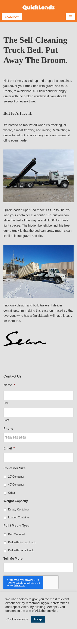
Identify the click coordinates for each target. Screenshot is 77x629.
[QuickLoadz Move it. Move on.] (38, 7)
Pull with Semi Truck (21, 550)
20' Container (16, 476)
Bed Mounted (16, 534)
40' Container (16, 484)
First (6, 402)
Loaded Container (19, 517)
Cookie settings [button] (17, 619)
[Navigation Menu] (70, 16)
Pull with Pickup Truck (22, 542)
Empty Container (18, 509)
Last (6, 420)
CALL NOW (12, 16)
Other (11, 492)
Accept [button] (38, 619)
